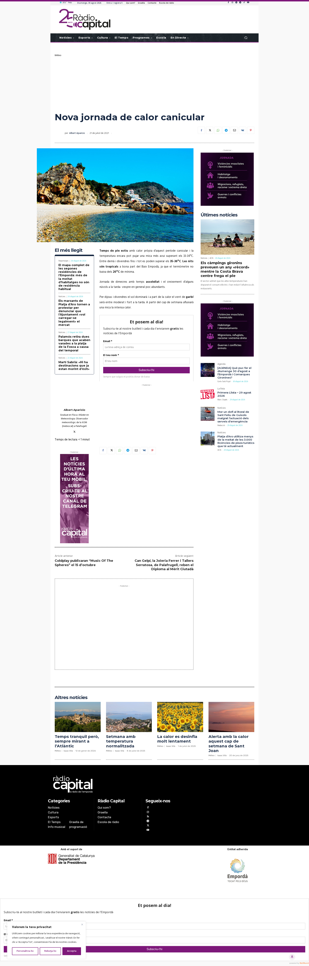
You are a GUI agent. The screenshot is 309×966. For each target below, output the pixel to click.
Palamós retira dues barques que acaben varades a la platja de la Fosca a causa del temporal (74, 343)
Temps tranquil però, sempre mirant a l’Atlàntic (77, 741)
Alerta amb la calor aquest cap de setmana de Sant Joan (229, 743)
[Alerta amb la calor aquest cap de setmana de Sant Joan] (231, 717)
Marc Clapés (222, 399)
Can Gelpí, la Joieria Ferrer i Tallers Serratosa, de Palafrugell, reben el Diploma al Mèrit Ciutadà (164, 565)
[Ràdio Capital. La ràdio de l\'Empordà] (84, 19)
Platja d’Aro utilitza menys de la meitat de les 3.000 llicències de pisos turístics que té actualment (235, 441)
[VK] (242, 130)
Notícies (61, 297)
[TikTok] (244, 3)
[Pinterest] (250, 130)
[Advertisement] (154, 84)
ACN (211, 258)
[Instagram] (232, 3)
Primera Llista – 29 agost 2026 (234, 394)
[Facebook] (228, 3)
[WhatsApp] (217, 130)
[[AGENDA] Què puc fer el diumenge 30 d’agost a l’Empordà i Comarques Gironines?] (208, 370)
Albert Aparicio (77, 133)
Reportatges (63, 261)
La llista (221, 389)
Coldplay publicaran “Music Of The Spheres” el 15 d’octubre (84, 563)
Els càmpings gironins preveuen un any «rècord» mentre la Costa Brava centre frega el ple (225, 269)
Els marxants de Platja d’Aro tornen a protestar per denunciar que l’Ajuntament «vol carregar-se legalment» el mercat (74, 312)
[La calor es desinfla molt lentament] (180, 717)
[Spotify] (236, 3)
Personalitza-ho (25, 951)
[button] (246, 38)
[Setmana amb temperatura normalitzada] (129, 717)
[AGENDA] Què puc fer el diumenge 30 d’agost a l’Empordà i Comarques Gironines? (234, 372)
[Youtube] (248, 3)
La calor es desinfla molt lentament (177, 739)
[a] (118, 784)
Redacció (221, 425)
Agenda (221, 364)
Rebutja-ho (50, 951)
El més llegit (68, 250)
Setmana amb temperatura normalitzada (121, 741)
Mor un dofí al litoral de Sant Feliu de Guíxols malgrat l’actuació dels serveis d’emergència (233, 416)
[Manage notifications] (292, 957)
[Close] (82, 924)
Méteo (58, 55)
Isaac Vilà (68, 751)
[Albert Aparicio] (60, 133)
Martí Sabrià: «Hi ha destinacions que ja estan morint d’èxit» (73, 365)
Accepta (71, 951)
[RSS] (148, 817)
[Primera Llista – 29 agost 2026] (208, 395)
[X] (209, 130)
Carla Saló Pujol (223, 381)
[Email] (234, 130)
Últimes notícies (219, 215)
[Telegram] (240, 3)
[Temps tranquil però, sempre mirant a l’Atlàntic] (78, 717)
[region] (46, 940)
